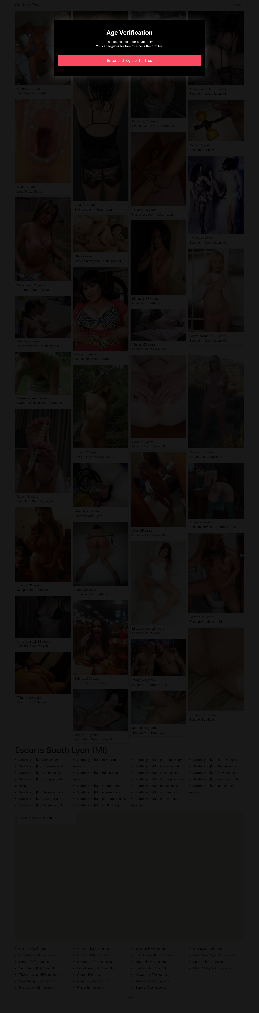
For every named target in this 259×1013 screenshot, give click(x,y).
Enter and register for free (129, 60)
